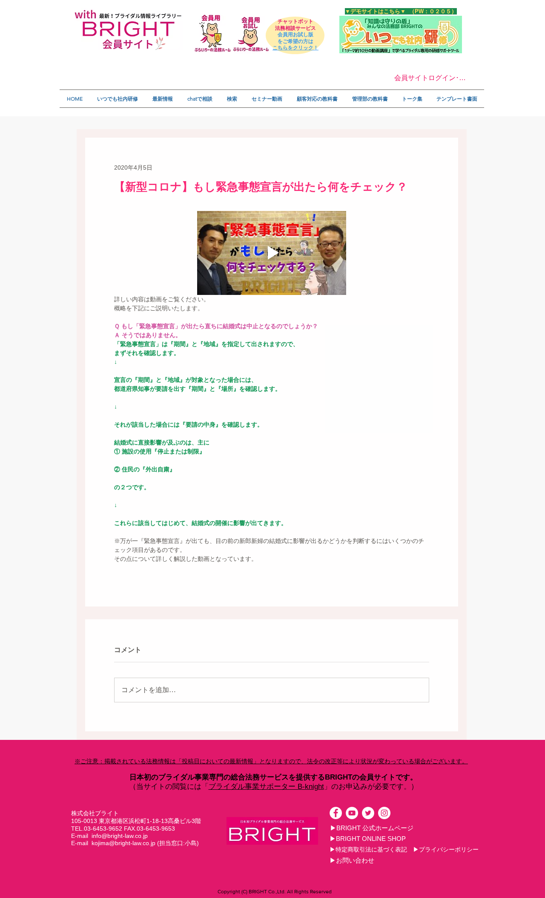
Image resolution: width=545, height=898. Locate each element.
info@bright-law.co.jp (120, 835)
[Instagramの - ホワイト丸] (384, 813)
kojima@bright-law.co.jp (123, 843)
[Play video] (271, 253)
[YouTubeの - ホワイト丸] (352, 813)
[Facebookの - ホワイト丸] (336, 813)
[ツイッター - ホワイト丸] (368, 813)
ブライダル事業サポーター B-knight (266, 787)
